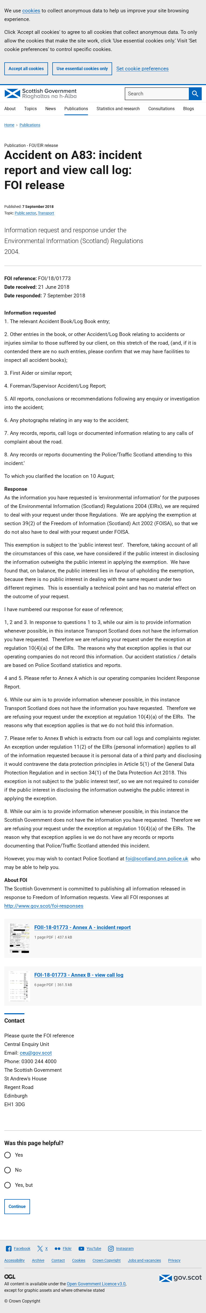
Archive (38, 1260)
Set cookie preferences (142, 69)
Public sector (25, 213)
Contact (58, 1260)
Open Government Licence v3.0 (96, 1283)
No (18, 1170)
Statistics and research (118, 108)
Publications (76, 108)
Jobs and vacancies (144, 1260)
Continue (17, 1206)
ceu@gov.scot (36, 1053)
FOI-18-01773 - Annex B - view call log (78, 975)
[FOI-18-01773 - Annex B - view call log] (19, 986)
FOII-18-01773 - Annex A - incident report (82, 927)
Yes (19, 1155)
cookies (31, 11)
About (10, 108)
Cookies (78, 1260)
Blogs (188, 108)
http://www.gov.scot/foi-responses (43, 906)
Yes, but (24, 1185)
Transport (46, 213)
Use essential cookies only (82, 68)
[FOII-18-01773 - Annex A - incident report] (19, 938)
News (50, 108)
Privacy (174, 1260)
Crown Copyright (107, 1260)
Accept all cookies (26, 68)
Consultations (161, 108)
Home (9, 125)
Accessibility (14, 1260)
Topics (30, 108)
